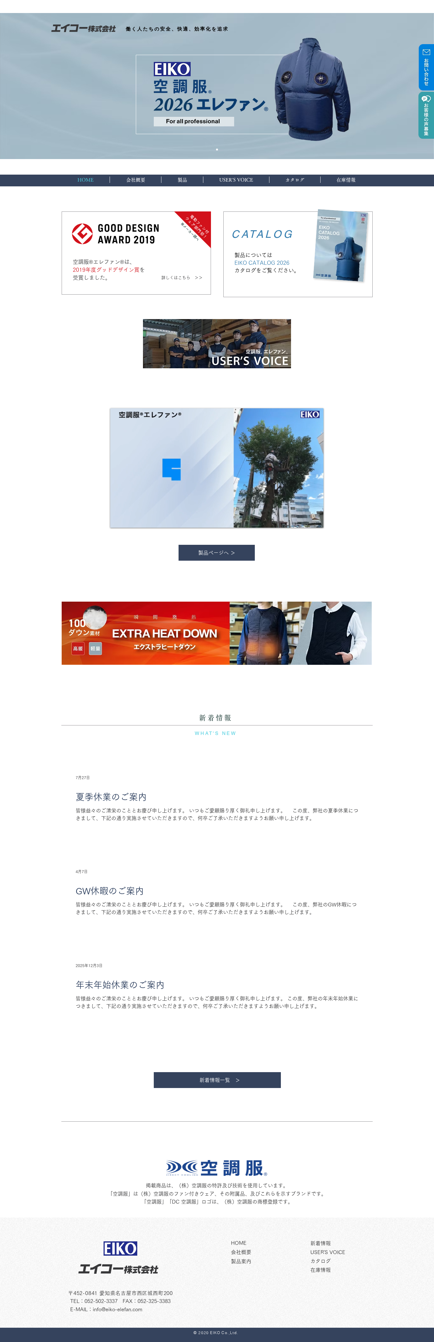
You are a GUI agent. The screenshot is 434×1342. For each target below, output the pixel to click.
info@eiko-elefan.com (117, 1309)
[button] (315, 521)
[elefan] (217, 149)
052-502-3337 (101, 1301)
